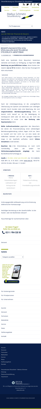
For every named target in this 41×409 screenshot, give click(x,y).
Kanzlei (6, 7)
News (14, 10)
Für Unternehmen (7, 299)
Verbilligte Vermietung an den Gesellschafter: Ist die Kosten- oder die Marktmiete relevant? (18, 212)
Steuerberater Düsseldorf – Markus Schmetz (23, 37)
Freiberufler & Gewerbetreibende (24, 55)
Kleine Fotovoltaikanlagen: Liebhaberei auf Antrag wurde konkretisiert (10, 183)
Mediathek (35, 7)
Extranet (15, 7)
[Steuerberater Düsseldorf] (20, 18)
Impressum (4, 376)
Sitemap (3, 372)
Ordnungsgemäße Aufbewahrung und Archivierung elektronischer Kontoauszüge (18, 203)
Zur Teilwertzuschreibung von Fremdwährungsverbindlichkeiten (31, 181)
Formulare (25, 7)
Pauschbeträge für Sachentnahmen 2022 (14, 219)
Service (6, 10)
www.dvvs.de (20, 390)
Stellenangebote (25, 10)
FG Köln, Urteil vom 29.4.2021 (17, 158)
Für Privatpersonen (7, 295)
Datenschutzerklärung (7, 374)
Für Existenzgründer (8, 291)
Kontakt (36, 10)
